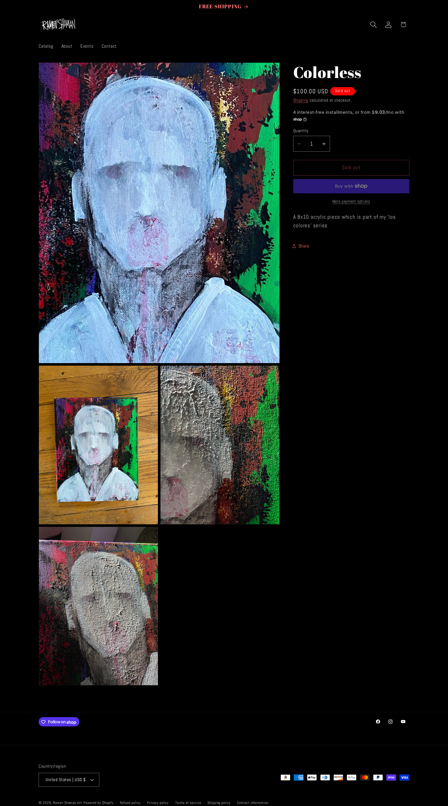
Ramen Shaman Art (67, 802)
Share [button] (303, 246)
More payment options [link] (351, 201)
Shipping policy (219, 802)
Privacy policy (158, 802)
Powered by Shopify (98, 802)
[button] (373, 24)
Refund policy (130, 802)
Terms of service (188, 802)
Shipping (300, 100)
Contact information (252, 802)
